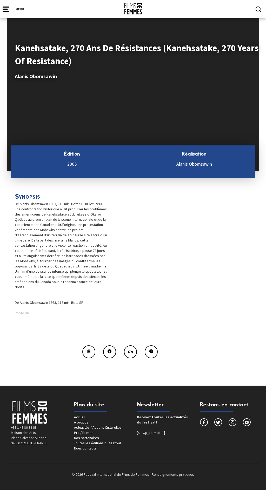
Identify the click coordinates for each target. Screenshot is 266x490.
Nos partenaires (86, 437)
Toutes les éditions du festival (97, 443)
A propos (81, 422)
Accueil (79, 417)
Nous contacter (86, 448)
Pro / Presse (84, 432)
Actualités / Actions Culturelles (98, 427)
